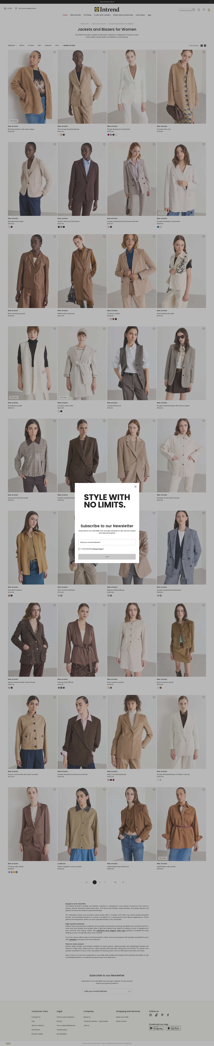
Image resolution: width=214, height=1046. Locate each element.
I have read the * (92, 549)
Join (107, 557)
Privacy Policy (98, 549)
